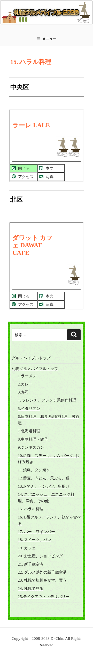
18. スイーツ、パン (34, 540)
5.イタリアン (29, 408)
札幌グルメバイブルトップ (35, 369)
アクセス (26, 177)
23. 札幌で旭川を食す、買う (42, 580)
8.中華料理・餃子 (33, 439)
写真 (49, 177)
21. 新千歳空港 (30, 564)
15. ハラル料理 (30, 509)
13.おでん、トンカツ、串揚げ (43, 486)
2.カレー (25, 384)
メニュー (49, 39)
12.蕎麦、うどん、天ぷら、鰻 (43, 478)
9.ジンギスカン (31, 447)
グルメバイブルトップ (31, 358)
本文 (49, 168)
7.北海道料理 (29, 431)
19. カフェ (27, 548)
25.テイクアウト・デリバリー (43, 597)
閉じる (24, 168)
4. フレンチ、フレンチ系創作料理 (47, 400)
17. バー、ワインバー (36, 532)
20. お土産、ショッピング (40, 556)
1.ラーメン (27, 376)
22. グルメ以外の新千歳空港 (42, 572)
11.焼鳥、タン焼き (34, 470)
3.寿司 (23, 392)
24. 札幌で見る (30, 589)
